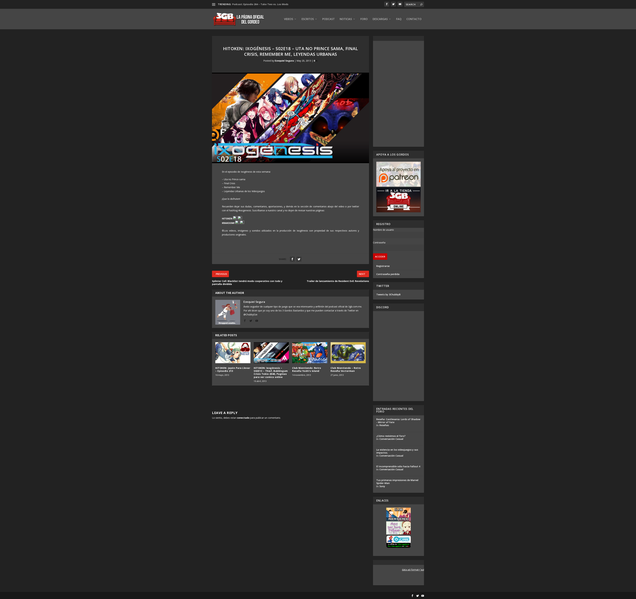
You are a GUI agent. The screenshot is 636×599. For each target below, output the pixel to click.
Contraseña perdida (387, 274)
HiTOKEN (227, 218)
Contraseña (379, 242)
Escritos (308, 19)
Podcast (328, 19)
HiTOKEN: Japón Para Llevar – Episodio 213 (232, 369)
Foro (364, 19)
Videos (288, 19)
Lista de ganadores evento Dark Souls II (256, 4)
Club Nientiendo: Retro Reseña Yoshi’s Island (306, 369)
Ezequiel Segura (284, 60)
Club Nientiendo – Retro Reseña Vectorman (346, 369)
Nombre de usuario (383, 229)
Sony (382, 486)
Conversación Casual (391, 438)
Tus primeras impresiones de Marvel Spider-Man (397, 482)
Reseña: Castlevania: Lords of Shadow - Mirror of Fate (398, 421)
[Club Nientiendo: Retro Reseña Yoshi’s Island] (309, 352)
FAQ (398, 19)
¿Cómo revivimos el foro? (390, 436)
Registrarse (383, 266)
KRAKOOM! (228, 223)
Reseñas (384, 425)
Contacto (414, 19)
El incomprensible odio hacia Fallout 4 (398, 466)
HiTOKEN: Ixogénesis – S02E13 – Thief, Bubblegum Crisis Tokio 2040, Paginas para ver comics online (271, 372)
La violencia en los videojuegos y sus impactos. (397, 451)
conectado (243, 417)
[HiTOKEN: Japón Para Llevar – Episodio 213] (232, 352)
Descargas (380, 19)
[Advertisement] (398, 93)
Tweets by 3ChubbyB (388, 294)
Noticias (346, 19)
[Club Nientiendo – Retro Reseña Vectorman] (348, 352)
